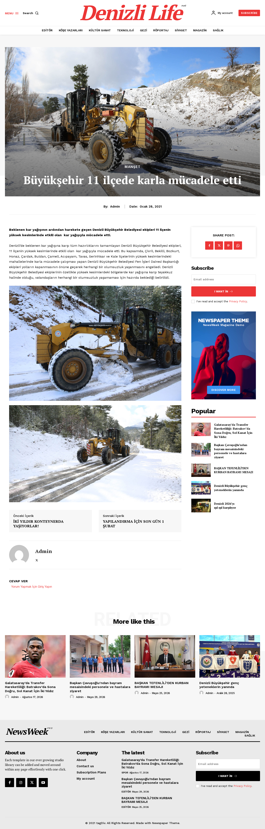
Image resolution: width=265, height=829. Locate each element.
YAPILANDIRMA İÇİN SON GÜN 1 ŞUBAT (133, 523)
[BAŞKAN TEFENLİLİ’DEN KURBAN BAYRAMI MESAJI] (201, 470)
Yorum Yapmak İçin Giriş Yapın (31, 586)
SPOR (125, 772)
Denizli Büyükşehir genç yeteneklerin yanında (231, 488)
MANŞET (133, 167)
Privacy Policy (238, 301)
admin (115, 206)
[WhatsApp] (238, 245)
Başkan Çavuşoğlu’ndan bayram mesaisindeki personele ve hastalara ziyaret (230, 451)
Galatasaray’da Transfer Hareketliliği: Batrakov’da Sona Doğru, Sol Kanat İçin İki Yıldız (233, 431)
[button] (31, 13)
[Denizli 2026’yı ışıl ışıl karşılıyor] (201, 505)
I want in (221, 291)
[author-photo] (7, 697)
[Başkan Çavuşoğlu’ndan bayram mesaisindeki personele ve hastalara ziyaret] (201, 449)
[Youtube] (43, 782)
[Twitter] (36, 559)
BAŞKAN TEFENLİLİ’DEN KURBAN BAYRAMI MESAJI (233, 470)
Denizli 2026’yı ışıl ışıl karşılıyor (225, 506)
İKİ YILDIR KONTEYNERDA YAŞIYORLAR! (38, 523)
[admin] (19, 555)
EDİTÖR (126, 791)
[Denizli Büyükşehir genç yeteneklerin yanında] (201, 488)
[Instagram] (20, 782)
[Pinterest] (228, 245)
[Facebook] (209, 245)
